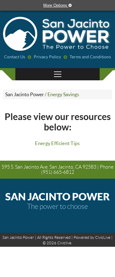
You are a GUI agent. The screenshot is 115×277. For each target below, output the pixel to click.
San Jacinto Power (24, 94)
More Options (55, 5)
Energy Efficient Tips (57, 143)
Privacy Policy (47, 56)
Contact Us (14, 56)
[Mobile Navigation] (57, 74)
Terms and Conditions (90, 56)
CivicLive (102, 237)
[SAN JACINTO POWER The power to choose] (57, 34)
